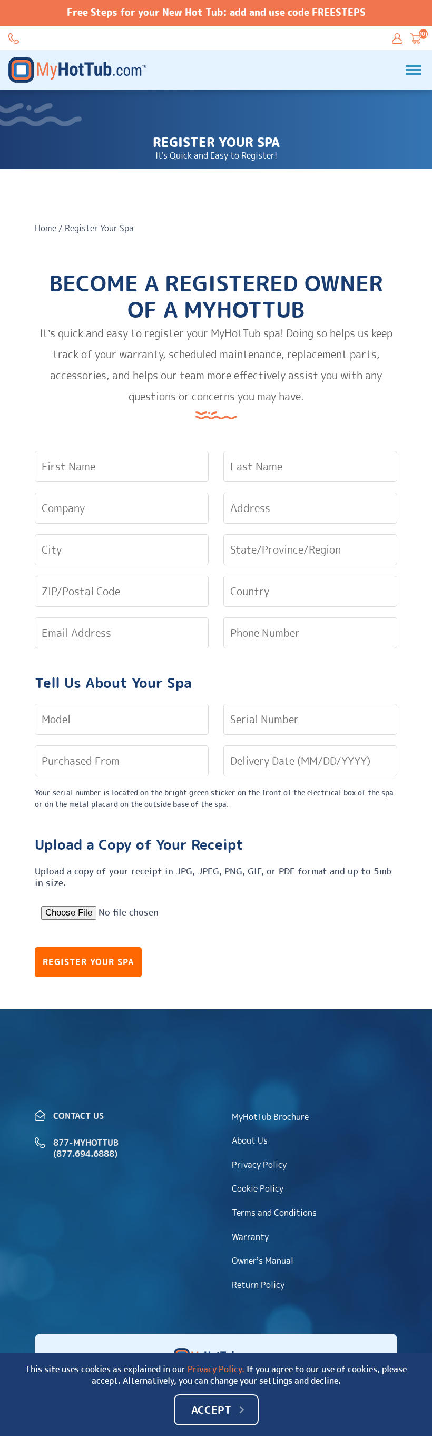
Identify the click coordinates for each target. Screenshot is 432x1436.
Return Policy (258, 1285)
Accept (211, 1409)
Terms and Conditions (274, 1212)
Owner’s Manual (262, 1260)
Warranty (250, 1237)
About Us (250, 1140)
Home (45, 228)
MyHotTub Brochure (270, 1117)
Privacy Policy (259, 1165)
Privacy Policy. (216, 1369)
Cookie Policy (257, 1188)
